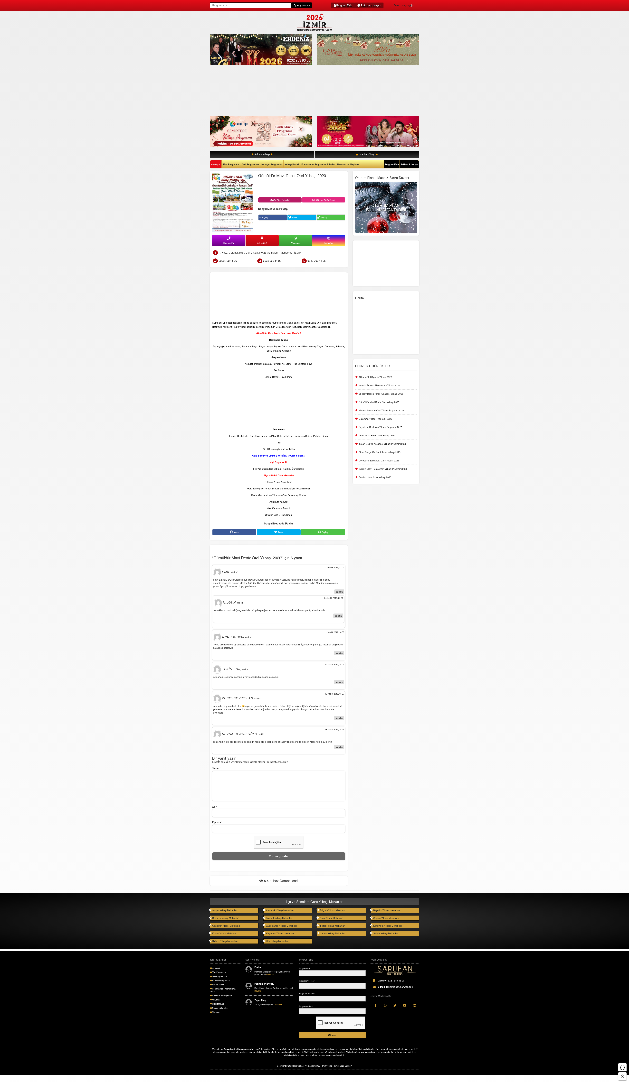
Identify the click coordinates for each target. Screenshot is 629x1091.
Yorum (216, 768)
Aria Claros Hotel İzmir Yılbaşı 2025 (377, 435)
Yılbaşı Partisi (292, 164)
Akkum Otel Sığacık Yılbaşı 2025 (375, 377)
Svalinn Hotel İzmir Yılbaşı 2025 (375, 477)
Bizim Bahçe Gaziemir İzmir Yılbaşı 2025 (379, 452)
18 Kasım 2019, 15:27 (334, 693)
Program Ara (303, 5)
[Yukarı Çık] (622, 1076)
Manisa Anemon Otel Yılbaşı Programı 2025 (381, 410)
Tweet (294, 217)
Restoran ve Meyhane (348, 164)
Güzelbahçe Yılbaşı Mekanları (281, 925)
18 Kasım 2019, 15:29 (334, 664)
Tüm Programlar (231, 164)
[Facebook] (375, 1005)
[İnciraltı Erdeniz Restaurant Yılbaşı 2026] (261, 49)
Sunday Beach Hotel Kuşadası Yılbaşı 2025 (381, 393)
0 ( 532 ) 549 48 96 (391, 980)
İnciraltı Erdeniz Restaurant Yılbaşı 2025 (379, 385)
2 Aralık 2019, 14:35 (335, 632)
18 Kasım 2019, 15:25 (334, 729)
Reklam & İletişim (370, 5)
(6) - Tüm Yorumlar (281, 200)
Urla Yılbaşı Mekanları (277, 941)
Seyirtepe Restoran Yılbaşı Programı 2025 (380, 427)
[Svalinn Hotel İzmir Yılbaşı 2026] (368, 131)
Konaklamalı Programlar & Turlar (318, 164)
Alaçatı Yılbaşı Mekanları (224, 910)
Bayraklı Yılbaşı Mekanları (386, 910)
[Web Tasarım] (395, 970)
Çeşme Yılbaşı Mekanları (386, 918)
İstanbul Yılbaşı (367, 154)
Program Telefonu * (307, 993)
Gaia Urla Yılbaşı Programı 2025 (375, 418)
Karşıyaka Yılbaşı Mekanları (387, 925)
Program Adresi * (306, 1006)
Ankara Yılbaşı (262, 154)
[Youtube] (405, 1005)
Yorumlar (216, 999)
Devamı (270, 974)
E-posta (217, 822)
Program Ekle (344, 5)
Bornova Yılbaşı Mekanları (225, 918)
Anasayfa (215, 164)
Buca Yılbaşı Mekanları (331, 918)
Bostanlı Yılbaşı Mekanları (279, 918)
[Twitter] (395, 1005)
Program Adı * (305, 968)
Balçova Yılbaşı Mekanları (333, 910)
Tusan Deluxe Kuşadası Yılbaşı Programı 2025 (383, 443)
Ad (214, 806)
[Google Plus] (414, 1005)
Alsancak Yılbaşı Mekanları (280, 910)
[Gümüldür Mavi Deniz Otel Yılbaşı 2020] (232, 202)
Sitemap (215, 1012)
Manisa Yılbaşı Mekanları (332, 933)
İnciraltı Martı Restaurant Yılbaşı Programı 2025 (383, 468)
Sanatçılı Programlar (271, 164)
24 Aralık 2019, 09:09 (333, 597)
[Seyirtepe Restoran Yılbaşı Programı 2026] (261, 131)
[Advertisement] (308, 91)
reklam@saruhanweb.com (395, 986)
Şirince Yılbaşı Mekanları (225, 941)
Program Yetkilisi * (307, 980)
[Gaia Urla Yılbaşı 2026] (368, 49)
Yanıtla (339, 591)
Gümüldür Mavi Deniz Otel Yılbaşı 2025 (379, 402)
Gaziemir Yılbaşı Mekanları (226, 925)
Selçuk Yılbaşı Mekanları (385, 933)
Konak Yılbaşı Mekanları (224, 933)
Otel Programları (250, 164)
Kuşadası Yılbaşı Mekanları (280, 933)
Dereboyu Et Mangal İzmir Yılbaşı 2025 (379, 460)
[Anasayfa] (622, 1067)
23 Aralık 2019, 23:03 (334, 567)
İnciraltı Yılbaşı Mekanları (332, 925)
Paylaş (264, 217)
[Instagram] (385, 1005)
